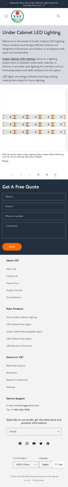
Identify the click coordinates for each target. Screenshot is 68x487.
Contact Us (12, 276)
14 (47, 174)
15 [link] (55, 174)
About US (11, 269)
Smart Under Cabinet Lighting (21, 317)
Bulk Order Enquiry (15, 365)
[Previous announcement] (5, 4)
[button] (6, 16)
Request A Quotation (17, 379)
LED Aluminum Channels (19, 345)
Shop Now (11, 372)
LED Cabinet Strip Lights (18, 338)
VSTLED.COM (22, 476)
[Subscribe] (58, 431)
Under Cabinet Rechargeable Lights (24, 331)
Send (12, 246)
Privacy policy (38, 480)
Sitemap (10, 387)
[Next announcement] (62, 4)
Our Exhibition (13, 297)
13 (38, 174)
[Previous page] (12, 174)
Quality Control (14, 290)
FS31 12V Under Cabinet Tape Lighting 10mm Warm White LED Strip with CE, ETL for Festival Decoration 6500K (33, 155)
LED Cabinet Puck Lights (18, 324)
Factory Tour (12, 283)
